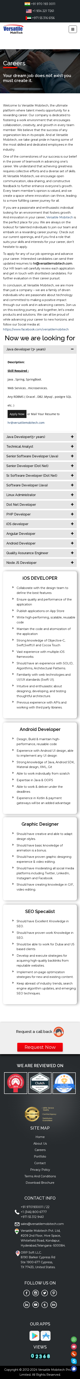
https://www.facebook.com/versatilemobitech (36, 329)
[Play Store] (34, 1335)
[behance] (53, 1304)
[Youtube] (35, 1304)
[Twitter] (44, 1293)
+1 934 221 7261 (43, 11)
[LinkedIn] (26, 1304)
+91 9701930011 (32, 1207)
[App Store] (45, 1335)
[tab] (40, 349)
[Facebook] (26, 1293)
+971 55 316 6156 (43, 18)
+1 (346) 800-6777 (34, 1212)
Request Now (40, 1047)
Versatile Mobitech (60, 217)
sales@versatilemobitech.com (42, 1224)
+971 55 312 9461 (32, 1217)
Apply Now (17, 414)
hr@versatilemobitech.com (26, 423)
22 (47, 1207)
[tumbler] (44, 1304)
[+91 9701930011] (74, 1354)
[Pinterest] (53, 1293)
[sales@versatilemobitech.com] (74, 1346)
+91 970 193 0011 (42, 4)
